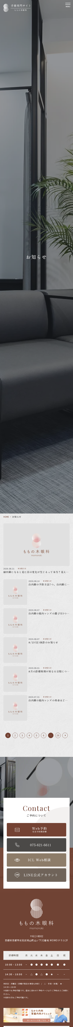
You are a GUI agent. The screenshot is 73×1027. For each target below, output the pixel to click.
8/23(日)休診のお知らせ (43, 642)
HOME (6, 516)
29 (58, 735)
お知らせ (22, 568)
